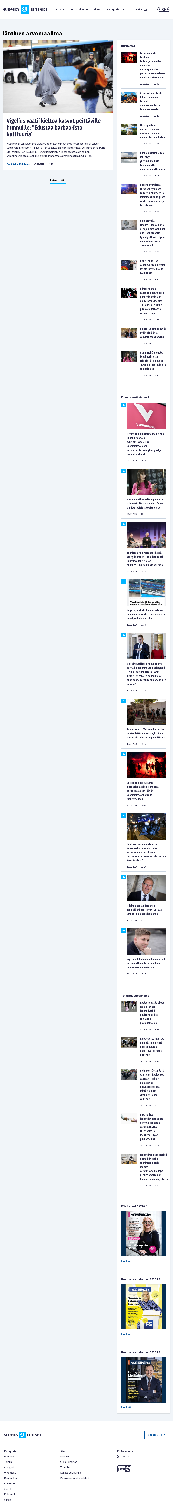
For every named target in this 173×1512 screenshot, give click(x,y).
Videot (98, 9)
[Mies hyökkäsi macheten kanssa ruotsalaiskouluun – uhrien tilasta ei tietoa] (129, 134)
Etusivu (60, 9)
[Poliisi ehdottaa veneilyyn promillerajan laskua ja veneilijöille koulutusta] (129, 270)
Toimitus (65, 1467)
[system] (164, 9)
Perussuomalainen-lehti (74, 1478)
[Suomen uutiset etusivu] (17, 9)
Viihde (7, 1500)
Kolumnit (9, 1494)
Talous (8, 1462)
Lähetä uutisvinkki (70, 1473)
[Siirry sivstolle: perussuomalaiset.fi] (143, 1469)
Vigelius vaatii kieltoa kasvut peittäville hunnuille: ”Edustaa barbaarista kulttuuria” (54, 127)
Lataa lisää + (58, 180)
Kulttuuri (24, 164)
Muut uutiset (11, 1478)
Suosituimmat (79, 9)
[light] (167, 9)
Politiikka (12, 164)
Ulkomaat (10, 1473)
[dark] (160, 9)
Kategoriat (114, 9)
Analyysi (9, 1467)
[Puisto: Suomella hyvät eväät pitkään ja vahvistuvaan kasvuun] (129, 336)
